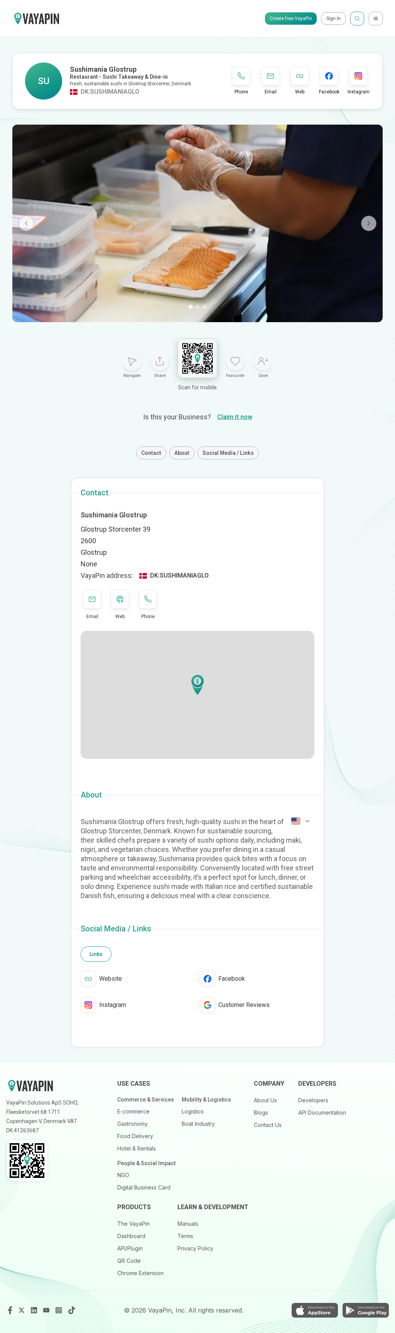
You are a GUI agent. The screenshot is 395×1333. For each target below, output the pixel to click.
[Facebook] (10, 1310)
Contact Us (268, 1125)
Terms (185, 1236)
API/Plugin (130, 1248)
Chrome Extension (140, 1273)
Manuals (187, 1223)
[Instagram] (59, 1310)
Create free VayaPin (291, 18)
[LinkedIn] (35, 1310)
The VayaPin (133, 1223)
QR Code (129, 1260)
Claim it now (234, 417)
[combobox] (300, 821)
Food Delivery (135, 1136)
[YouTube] (47, 1310)
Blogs (261, 1112)
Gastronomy (132, 1123)
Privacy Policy (195, 1248)
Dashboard (131, 1236)
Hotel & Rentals (136, 1148)
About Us (265, 1100)
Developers (313, 1100)
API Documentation (322, 1112)
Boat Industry (198, 1123)
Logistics (193, 1111)
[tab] (96, 954)
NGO (123, 1175)
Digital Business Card (143, 1187)
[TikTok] (72, 1310)
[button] (197, 685)
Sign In (333, 18)
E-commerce (133, 1111)
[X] (22, 1310)
